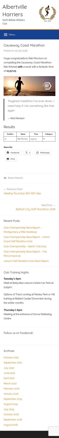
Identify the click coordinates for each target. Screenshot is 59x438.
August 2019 (11, 404)
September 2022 (13, 362)
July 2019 (9, 409)
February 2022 (12, 388)
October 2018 (11, 414)
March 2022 (10, 383)
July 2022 (9, 368)
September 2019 (13, 399)
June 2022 (9, 373)
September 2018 (13, 419)
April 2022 (9, 378)
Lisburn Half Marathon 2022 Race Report (26, 261)
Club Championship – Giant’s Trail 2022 (25, 246)
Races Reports (15, 177)
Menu (12, 34)
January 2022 (11, 393)
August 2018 (11, 424)
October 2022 (11, 357)
